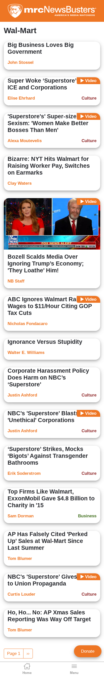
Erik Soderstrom (24, 473)
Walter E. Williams (26, 352)
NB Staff (16, 281)
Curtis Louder (21, 594)
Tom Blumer (20, 558)
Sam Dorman (21, 516)
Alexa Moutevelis (25, 140)
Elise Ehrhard (21, 98)
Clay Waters (20, 183)
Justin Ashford (22, 395)
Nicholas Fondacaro (27, 323)
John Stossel (21, 62)
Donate (87, 651)
